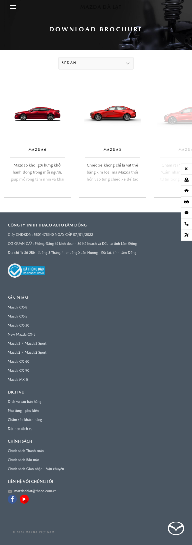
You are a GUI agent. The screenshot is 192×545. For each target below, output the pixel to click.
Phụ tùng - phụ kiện (23, 411)
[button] (181, 139)
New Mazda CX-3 (22, 335)
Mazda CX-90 (18, 371)
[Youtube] (24, 499)
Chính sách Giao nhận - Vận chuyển (36, 469)
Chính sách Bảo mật (23, 460)
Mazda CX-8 (17, 307)
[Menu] (13, 7)
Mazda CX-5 (17, 317)
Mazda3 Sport (35, 344)
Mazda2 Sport (35, 353)
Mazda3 (14, 344)
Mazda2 (14, 353)
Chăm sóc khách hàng (25, 420)
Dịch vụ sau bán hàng (24, 402)
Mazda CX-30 (18, 326)
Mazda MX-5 (18, 380)
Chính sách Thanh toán (26, 451)
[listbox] (96, 63)
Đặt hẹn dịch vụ (20, 429)
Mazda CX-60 (18, 362)
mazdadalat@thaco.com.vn (35, 491)
